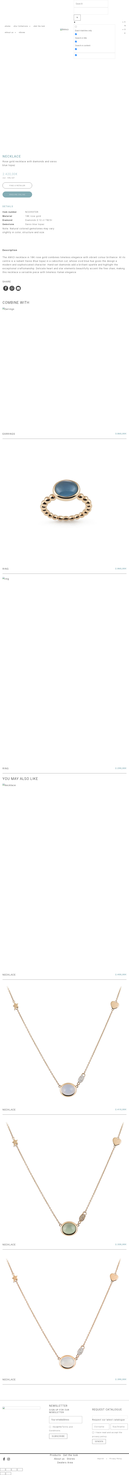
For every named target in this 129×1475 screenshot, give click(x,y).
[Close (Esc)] (20, 1469)
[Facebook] (4, 1459)
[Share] (14, 1469)
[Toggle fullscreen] (8, 1469)
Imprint (100, 1459)
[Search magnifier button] (77, 18)
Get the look (70, 1455)
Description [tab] (10, 250)
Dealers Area (65, 1462)
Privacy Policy (116, 1459)
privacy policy (99, 1436)
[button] (29, 26)
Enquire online (17, 195)
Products (55, 1455)
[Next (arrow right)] (8, 1473)
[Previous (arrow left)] (2, 1473)
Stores (71, 1458)
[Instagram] (8, 1459)
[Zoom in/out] (2, 1469)
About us (59, 1458)
